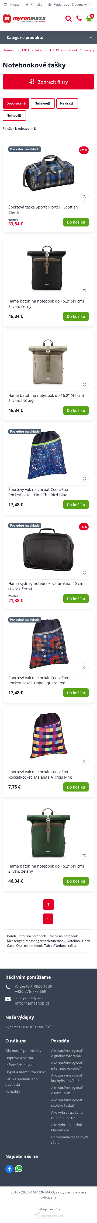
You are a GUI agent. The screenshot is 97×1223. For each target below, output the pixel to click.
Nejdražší (67, 103)
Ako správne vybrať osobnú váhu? (66, 1090)
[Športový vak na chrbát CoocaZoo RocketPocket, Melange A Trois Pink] (48, 751)
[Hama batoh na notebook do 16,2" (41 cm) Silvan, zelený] (48, 845)
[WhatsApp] (18, 1169)
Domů (7, 50)
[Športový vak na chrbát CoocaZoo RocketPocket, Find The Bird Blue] (48, 469)
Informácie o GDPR (20, 1064)
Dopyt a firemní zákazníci (25, 1072)
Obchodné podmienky (23, 1050)
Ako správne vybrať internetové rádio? (66, 1065)
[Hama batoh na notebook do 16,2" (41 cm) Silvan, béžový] (48, 375)
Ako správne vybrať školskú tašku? (66, 1103)
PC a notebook (67, 50)
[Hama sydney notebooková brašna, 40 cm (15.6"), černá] (48, 563)
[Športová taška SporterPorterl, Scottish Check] (48, 186)
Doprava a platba (19, 1057)
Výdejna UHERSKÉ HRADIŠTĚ (28, 1026)
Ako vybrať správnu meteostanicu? (67, 1115)
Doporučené (16, 103)
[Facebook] (9, 1169)
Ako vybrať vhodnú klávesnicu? (66, 1127)
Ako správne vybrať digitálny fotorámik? (67, 1053)
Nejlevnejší (42, 103)
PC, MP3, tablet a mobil (33, 50)
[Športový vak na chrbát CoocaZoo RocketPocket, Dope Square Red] (48, 657)
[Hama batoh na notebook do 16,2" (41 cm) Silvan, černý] (48, 280)
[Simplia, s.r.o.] (48, 1216)
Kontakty (12, 1091)
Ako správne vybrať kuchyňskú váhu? (66, 1078)
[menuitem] (13, 4)
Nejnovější (14, 115)
